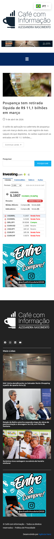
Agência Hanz (45, 534)
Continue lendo (14, 144)
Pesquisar (7, 159)
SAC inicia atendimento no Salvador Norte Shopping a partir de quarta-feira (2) (26, 384)
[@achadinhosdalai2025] (27, 265)
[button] (27, 59)
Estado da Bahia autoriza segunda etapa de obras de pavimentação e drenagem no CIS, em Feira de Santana (26, 424)
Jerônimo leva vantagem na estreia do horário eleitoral (23, 462)
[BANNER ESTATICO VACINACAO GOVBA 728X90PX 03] (27, 44)
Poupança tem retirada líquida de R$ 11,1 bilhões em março (25, 107)
